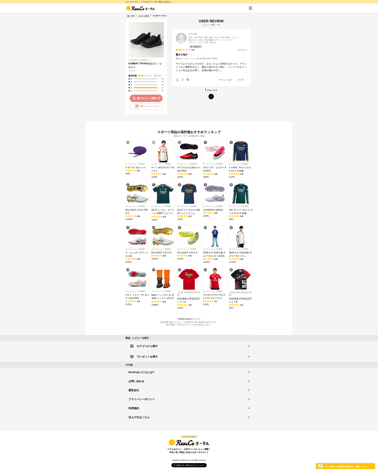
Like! (241, 80)
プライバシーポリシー (141, 399)
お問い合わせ (136, 381)
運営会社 (133, 390)
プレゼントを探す (147, 356)
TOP (132, 16)
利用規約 (133, 408)
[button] (345, 466)
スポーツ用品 (143, 16)
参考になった (225, 80)
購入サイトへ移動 (146, 98)
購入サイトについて (149, 106)
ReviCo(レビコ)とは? (141, 372)
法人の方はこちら (139, 417)
